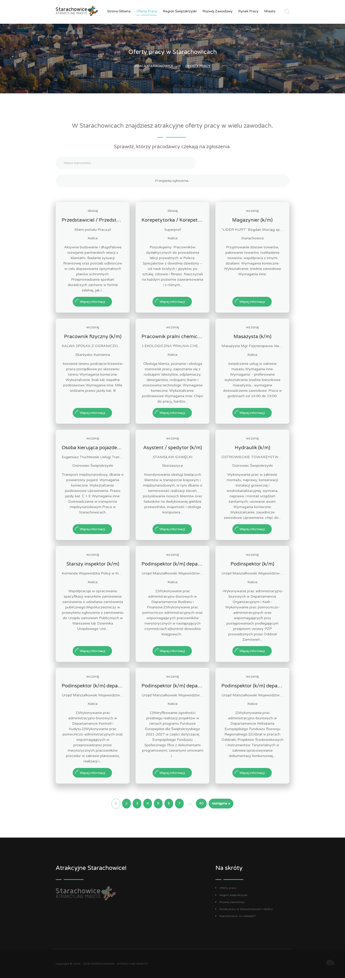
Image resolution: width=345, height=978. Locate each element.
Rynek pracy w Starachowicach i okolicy (246, 909)
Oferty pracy (146, 11)
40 (201, 803)
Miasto (269, 11)
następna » (221, 803)
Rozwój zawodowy (217, 11)
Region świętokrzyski (180, 11)
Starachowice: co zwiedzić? (237, 916)
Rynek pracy (248, 11)
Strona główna (119, 11)
